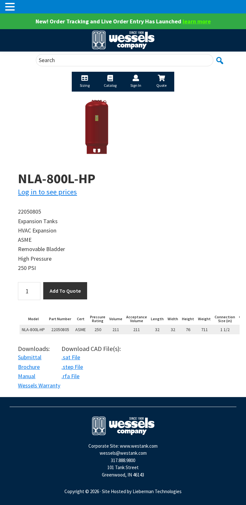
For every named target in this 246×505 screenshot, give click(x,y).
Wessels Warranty (39, 385)
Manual (26, 376)
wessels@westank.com (123, 453)
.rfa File (70, 376)
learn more (197, 21)
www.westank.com (139, 446)
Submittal (29, 357)
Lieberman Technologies (157, 491)
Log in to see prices (47, 191)
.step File (72, 367)
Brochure (29, 367)
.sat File (71, 357)
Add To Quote (65, 291)
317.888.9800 (123, 460)
